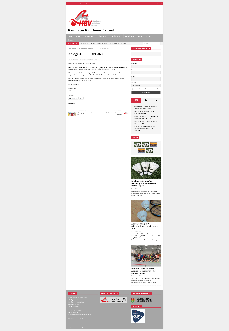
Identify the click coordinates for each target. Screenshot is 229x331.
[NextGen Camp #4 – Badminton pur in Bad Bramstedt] (141, 150)
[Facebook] (154, 3)
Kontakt (88, 3)
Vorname (134, 63)
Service (70, 40)
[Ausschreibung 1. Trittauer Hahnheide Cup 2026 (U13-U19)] (145, 144)
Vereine (148, 36)
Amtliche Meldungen (86, 59)
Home (70, 36)
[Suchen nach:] (152, 43)
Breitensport (116, 36)
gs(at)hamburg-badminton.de (82, 314)
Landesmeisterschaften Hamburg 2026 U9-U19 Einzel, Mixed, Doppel (144, 183)
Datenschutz (79, 3)
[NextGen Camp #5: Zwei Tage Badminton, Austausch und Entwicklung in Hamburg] (153, 144)
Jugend (77, 36)
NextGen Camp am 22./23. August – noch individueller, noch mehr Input (143, 270)
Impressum (70, 3)
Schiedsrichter (129, 36)
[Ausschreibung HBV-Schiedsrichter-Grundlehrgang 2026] (146, 211)
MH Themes (100, 327)
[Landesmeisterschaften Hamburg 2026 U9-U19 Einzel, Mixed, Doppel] (137, 144)
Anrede (133, 82)
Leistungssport (102, 36)
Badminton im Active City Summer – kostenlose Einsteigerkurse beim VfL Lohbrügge (144, 128)
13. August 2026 (137, 276)
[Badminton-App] (161, 3)
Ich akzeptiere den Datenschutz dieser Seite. (147, 89)
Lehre (140, 36)
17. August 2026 (137, 188)
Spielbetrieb (89, 36)
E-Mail (133, 76)
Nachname (134, 70)
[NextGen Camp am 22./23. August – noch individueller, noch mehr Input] (146, 256)
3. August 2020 (74, 59)
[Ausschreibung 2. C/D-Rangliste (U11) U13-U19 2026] (149, 150)
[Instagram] (157, 3)
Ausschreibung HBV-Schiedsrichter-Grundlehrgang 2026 (144, 226)
